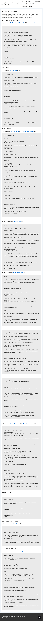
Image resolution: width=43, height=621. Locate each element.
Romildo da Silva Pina (14, 131)
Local (38, 3)
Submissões (37, 1)
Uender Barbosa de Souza (18, 375)
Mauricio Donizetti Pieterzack (28, 131)
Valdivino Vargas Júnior (14, 523)
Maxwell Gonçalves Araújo (18, 272)
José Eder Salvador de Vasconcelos (17, 22)
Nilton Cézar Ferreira (17, 221)
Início (23, 1)
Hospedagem (24, 6)
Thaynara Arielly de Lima (15, 423)
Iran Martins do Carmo (17, 327)
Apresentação (29, 1)
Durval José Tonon (14, 551)
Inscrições (32, 3)
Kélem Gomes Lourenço (28, 423)
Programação (24, 3)
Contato (30, 6)
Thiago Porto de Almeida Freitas (34, 22)
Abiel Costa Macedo (13, 70)
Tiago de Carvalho (24, 551)
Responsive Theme (9, 617)
